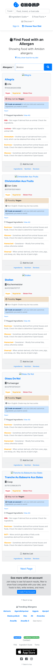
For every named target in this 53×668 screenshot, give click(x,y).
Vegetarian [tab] (16, 93)
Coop (10, 482)
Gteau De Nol (12, 378)
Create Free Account (26, 592)
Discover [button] (27, 21)
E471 (6, 534)
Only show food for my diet (27, 58)
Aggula (35, 611)
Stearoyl (7, 252)
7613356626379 (14, 485)
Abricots (7, 611)
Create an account (14, 104)
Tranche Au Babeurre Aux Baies (24, 477)
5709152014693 (13, 189)
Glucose (7, 153)
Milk (6, 120)
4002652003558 (14, 88)
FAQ (15, 645)
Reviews (36, 169)
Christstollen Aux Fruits (19, 181)
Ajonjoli (45, 611)
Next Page (26, 568)
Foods (9, 11)
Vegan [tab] (7, 93)
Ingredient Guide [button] (19, 16)
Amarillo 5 (25, 621)
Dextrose (8, 145)
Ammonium (9, 137)
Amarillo (13, 621)
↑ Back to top (26, 600)
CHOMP (29, 5)
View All (27, 115)
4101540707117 (13, 288)
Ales (25, 616)
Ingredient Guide (25, 645)
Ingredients (18, 169)
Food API (17, 637)
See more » (37, 621)
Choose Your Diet (32, 26)
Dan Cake (12, 185)
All (32, 616)
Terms (37, 645)
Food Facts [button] (38, 16)
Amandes (41, 616)
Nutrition (27, 169)
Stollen (9, 279)
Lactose (7, 128)
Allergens (7, 67)
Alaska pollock (13, 616)
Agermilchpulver (22, 611)
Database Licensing (31, 637)
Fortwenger (13, 383)
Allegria (9, 79)
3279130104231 (13, 387)
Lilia (9, 84)
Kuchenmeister (15, 284)
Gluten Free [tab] (27, 93)
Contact (26, 640)
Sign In (16, 26)
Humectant (8, 243)
